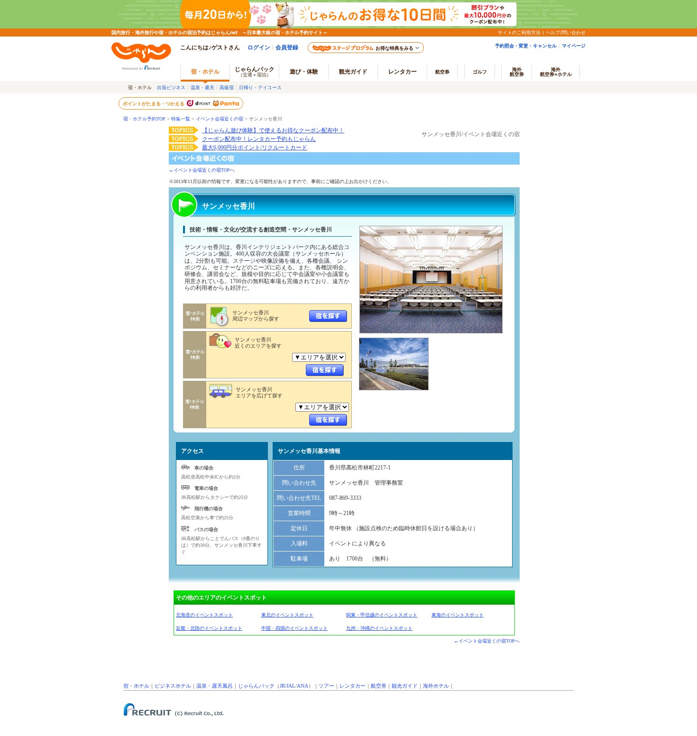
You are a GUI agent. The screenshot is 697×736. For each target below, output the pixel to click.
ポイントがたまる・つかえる (154, 103)
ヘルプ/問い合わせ (566, 32)
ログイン (259, 47)
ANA (302, 686)
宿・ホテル (136, 686)
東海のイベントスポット (457, 614)
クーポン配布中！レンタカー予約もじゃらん (259, 139)
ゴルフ (480, 71)
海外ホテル (436, 686)
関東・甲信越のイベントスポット (381, 614)
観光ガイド (405, 686)
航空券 (442, 71)
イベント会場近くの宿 (219, 118)
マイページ (574, 45)
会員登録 (286, 47)
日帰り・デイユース (260, 87)
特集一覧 (180, 118)
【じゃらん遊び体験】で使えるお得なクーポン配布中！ (273, 130)
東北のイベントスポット (287, 614)
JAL (290, 686)
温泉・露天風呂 (214, 686)
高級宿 (227, 87)
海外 (517, 71)
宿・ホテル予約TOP (144, 118)
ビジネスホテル (173, 686)
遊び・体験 (304, 71)
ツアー (326, 686)
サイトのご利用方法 (519, 32)
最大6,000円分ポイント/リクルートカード (254, 147)
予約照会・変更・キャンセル (526, 45)
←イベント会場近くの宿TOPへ (202, 170)
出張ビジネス (171, 87)
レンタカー (402, 71)
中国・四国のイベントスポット (294, 628)
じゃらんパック (255, 71)
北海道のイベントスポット (204, 614)
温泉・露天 (202, 87)
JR (282, 686)
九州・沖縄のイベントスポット (379, 628)
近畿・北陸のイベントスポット (209, 628)
